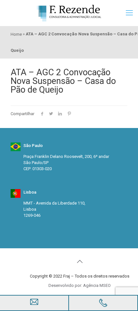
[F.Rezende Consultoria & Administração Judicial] (69, 13)
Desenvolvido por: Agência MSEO (79, 285)
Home (16, 34)
